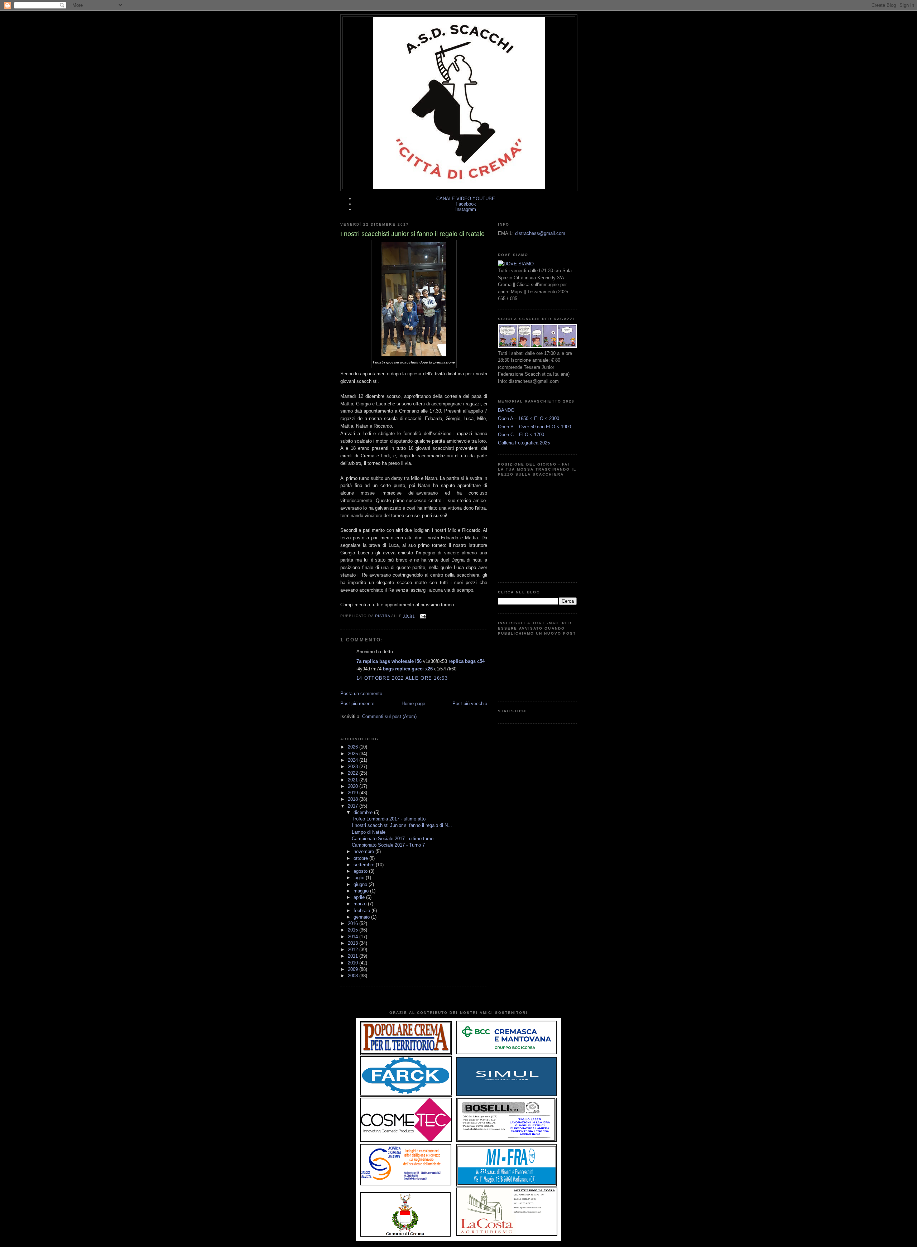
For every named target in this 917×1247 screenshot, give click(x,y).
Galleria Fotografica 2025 (524, 443)
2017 (353, 806)
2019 (353, 792)
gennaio (362, 917)
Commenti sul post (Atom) (389, 716)
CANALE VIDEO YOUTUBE (465, 198)
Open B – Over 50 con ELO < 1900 (534, 426)
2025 (353, 753)
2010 (353, 963)
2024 (353, 760)
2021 (353, 780)
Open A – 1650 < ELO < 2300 (528, 418)
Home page (413, 703)
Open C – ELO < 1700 (521, 434)
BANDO (506, 410)
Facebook (466, 204)
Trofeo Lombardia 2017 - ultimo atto (389, 819)
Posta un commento (361, 693)
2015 (353, 930)
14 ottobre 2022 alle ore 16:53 (402, 678)
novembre (364, 851)
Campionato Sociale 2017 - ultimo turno (392, 838)
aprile (360, 897)
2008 (353, 975)
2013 (353, 943)
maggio (362, 891)
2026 (353, 747)
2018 (353, 799)
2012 (353, 949)
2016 (353, 923)
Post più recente (357, 703)
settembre (365, 864)
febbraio (362, 910)
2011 (353, 956)
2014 (353, 936)
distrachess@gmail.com (540, 233)
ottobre (361, 858)
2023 (353, 766)
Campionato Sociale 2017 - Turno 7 (388, 845)
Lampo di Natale (368, 832)
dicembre (364, 812)
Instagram (465, 209)
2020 (353, 786)
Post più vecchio (469, 703)
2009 (353, 969)
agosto (361, 871)
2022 (353, 773)
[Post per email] (422, 616)
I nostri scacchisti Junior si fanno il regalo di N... (402, 825)
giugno (361, 884)
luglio (360, 877)
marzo (361, 903)
